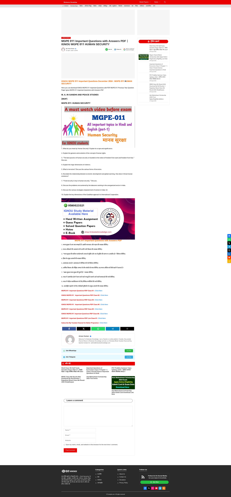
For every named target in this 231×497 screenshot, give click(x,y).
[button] (164, 2)
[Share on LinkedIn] (229, 254)
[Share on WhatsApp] (229, 239)
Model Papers (144, 2)
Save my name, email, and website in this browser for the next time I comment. (92, 445)
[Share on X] (229, 243)
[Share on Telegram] (229, 246)
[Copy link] (229, 250)
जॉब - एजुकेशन (113, 6)
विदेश (136, 6)
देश (132, 6)
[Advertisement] (98, 22)
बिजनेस (120, 6)
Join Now (129, 350)
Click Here (103, 323)
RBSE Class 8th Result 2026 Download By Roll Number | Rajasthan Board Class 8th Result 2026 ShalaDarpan (72, 379)
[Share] (229, 261)
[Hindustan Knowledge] (70, 2)
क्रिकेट (81, 6)
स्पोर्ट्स (100, 6)
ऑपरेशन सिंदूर (88, 6)
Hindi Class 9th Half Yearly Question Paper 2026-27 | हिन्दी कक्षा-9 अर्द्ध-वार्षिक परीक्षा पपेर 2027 (72, 370)
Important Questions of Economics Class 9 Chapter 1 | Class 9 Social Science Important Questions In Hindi (97, 370)
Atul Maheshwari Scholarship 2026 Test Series (96, 378)
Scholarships (74, 6)
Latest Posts (66, 38)
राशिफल (142, 6)
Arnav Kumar (71, 48)
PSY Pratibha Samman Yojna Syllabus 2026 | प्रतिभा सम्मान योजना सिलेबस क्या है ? (121, 370)
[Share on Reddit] (229, 257)
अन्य (154, 6)
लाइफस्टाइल (127, 6)
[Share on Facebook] (229, 236)
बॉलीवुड (105, 6)
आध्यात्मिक (148, 6)
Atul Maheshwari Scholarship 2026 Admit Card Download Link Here (123, 392)
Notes (156, 2)
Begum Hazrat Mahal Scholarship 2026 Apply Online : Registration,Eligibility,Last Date (159, 57)
